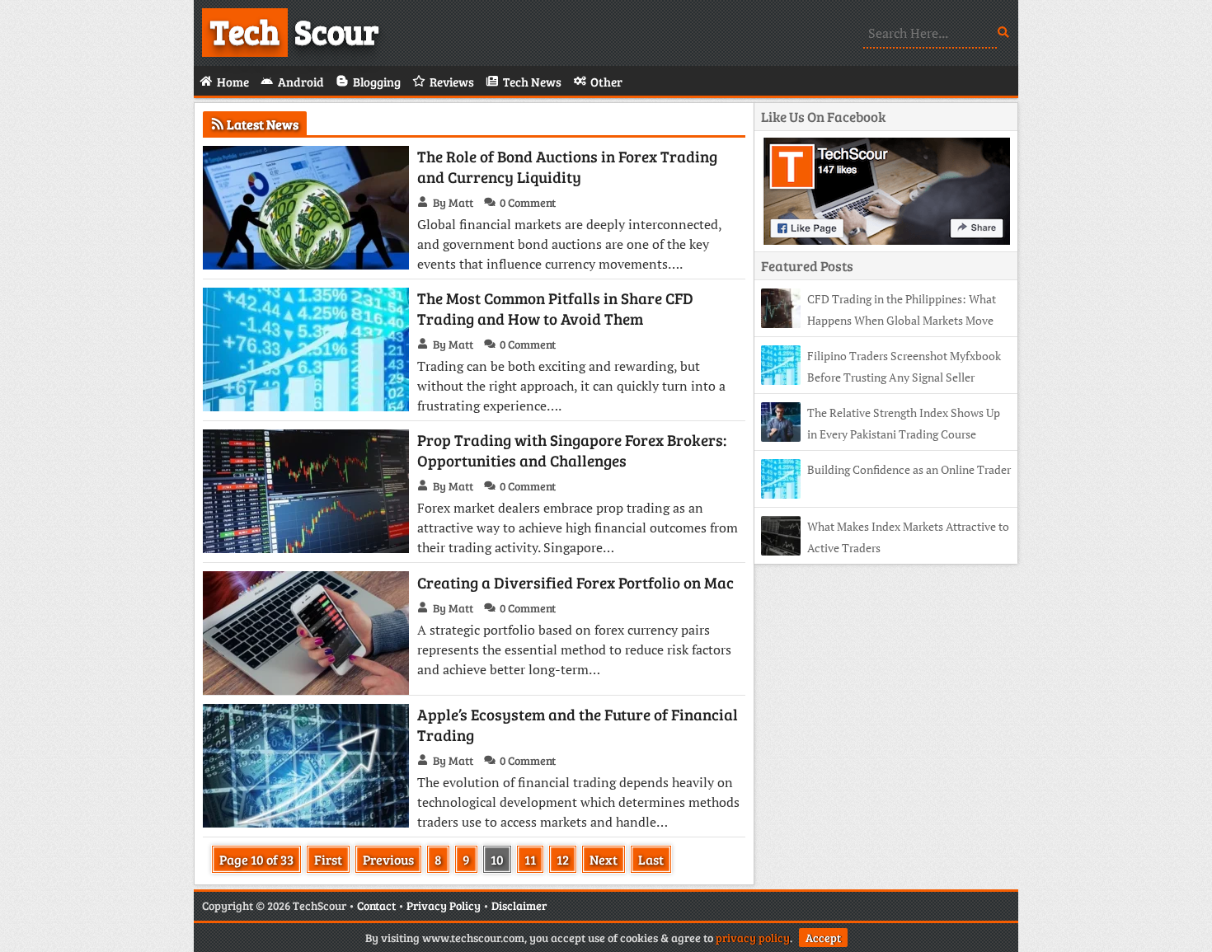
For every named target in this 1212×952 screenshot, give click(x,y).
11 (530, 859)
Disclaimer (519, 905)
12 (563, 859)
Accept (823, 937)
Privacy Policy (443, 905)
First (328, 859)
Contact (376, 905)
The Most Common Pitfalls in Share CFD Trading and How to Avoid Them (555, 308)
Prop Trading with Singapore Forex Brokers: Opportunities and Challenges (571, 450)
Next (604, 859)
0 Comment (528, 202)
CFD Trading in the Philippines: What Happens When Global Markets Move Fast (878, 320)
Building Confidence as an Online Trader (909, 469)
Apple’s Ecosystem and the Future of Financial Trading (577, 724)
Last (651, 859)
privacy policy (753, 937)
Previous (388, 859)
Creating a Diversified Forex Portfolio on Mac (575, 582)
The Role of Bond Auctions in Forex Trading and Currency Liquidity (567, 166)
